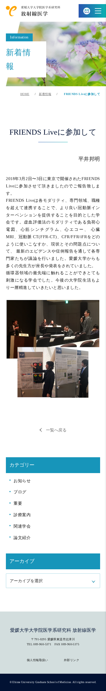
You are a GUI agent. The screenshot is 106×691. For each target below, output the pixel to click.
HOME (24, 94)
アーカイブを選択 (26, 580)
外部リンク (71, 660)
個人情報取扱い (37, 660)
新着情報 (45, 94)
